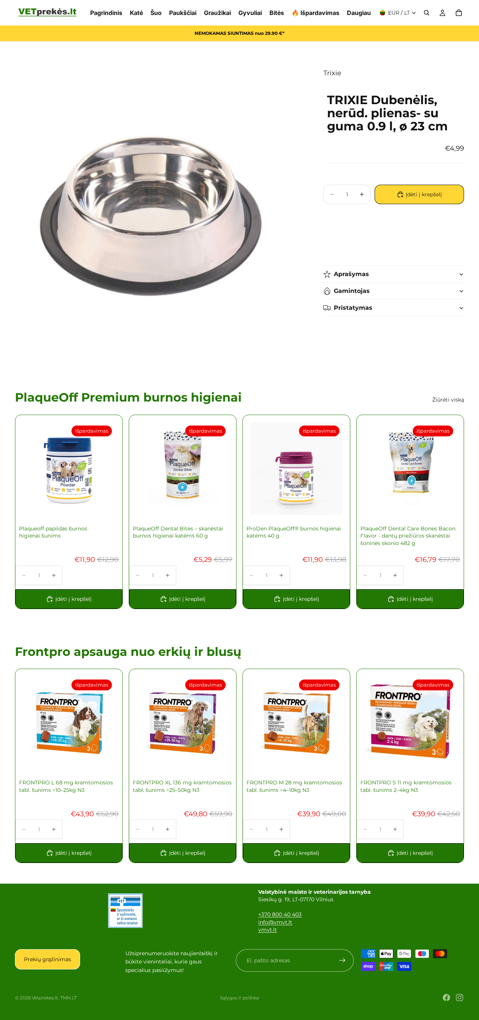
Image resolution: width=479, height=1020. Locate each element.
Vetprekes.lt (45, 998)
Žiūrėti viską (448, 399)
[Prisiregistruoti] (342, 960)
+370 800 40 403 (280, 914)
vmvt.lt (267, 929)
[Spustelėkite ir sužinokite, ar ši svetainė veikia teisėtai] (125, 910)
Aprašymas (351, 274)
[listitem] (359, 12)
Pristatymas (353, 307)
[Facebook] (446, 997)
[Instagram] (459, 997)
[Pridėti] (217, 503)
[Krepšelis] (459, 12)
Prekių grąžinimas (47, 959)
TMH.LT (68, 998)
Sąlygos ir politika (239, 998)
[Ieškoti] (426, 12)
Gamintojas (352, 290)
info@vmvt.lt (275, 922)
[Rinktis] (103, 503)
